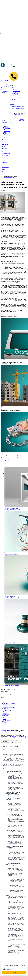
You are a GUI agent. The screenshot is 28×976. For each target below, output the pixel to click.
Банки (14, 89)
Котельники (7, 131)
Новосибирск (5, 155)
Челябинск (4, 173)
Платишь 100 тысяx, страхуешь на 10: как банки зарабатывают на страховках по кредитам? (12, 456)
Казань (3, 146)
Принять (14, 972)
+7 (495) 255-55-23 (5, 698)
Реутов (6, 137)
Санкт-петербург (5, 167)
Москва (3, 120)
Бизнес (14, 92)
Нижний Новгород (6, 153)
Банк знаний (16, 95)
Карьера (12, 104)
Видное (6, 126)
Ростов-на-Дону (5, 162)
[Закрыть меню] (1, 89)
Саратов (3, 169)
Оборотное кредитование (9, 703)
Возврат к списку (5, 460)
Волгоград (4, 139)
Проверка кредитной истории (17, 106)
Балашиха (6, 125)
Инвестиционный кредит (9, 707)
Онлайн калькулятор (18, 114)
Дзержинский (7, 127)
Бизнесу (5, 83)
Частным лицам (7, 82)
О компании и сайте (5, 730)
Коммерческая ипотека (8, 705)
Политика (15, 94)
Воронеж (4, 141)
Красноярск (4, 150)
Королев (6, 129)
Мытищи (6, 134)
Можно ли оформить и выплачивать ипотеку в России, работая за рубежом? (11, 597)
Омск (3, 157)
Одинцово (6, 135)
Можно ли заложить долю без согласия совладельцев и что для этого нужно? (12, 509)
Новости (12, 87)
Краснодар (4, 148)
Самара (3, 164)
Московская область (6, 122)
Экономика (15, 93)
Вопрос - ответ (13, 101)
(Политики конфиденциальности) (15, 736)
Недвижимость (16, 91)
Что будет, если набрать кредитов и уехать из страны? (11, 553)
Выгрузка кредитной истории (17, 108)
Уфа (3, 171)
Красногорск (7, 132)
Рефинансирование (7, 704)
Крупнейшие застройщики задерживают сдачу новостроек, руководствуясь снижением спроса (11, 409)
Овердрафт (5, 708)
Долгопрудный (7, 128)
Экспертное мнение (17, 97)
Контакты (12, 110)
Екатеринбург (5, 144)
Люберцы (6, 133)
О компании (13, 99)
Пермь (3, 160)
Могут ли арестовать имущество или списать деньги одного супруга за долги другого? (12, 642)
